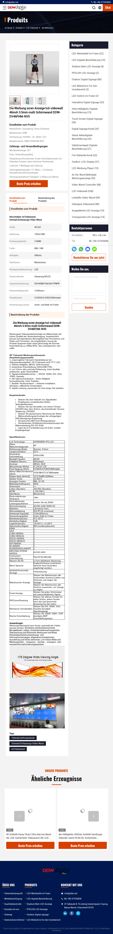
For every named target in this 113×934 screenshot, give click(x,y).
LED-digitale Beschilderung (39, 899)
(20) (85, 128)
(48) (85, 204)
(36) (87, 120)
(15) (85, 110)
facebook (71, 913)
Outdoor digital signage (38, 914)
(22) (87, 53)
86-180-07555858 (102, 2)
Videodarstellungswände (23, 738)
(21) (84, 147)
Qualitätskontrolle (12, 904)
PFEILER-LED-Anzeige (37, 909)
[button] (19, 816)
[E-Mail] (88, 249)
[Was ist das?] (81, 249)
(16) (88, 60)
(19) (85, 168)
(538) (82, 191)
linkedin (65, 913)
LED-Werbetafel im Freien (38, 893)
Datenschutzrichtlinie (14, 920)
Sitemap (8, 914)
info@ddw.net (11, 2)
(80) (87, 79)
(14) (88, 217)
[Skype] (74, 249)
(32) (82, 137)
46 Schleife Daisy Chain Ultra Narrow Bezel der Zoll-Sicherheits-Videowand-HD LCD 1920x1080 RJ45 (28, 836)
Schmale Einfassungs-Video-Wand (27, 743)
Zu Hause (8, 28)
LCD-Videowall (32, 28)
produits (19, 28)
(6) (88, 66)
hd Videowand (18, 749)
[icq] (94, 249)
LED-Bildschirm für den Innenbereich (44, 920)
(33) (88, 102)
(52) (84, 155)
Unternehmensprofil (13, 893)
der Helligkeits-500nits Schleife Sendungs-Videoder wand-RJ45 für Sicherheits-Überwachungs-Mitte (81, 836)
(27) (85, 161)
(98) (86, 184)
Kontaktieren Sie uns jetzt (88, 257)
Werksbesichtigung (13, 899)
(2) (85, 73)
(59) (86, 197)
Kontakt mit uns (11, 909)
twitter (78, 913)
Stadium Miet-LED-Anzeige (39, 904)
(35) (84, 176)
